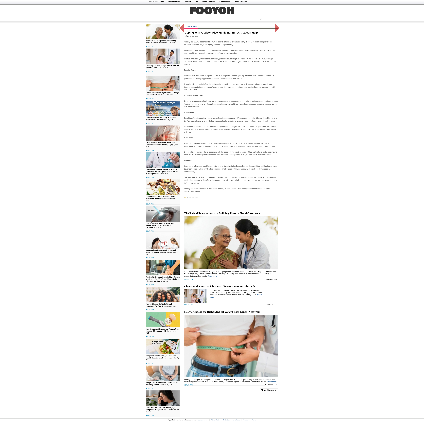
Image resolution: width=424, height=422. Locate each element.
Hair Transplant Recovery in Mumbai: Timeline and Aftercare (161, 119)
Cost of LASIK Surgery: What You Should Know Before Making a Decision (160, 225)
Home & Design (240, 2)
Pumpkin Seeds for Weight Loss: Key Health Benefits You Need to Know (161, 357)
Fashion (187, 2)
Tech (162, 2)
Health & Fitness (208, 2)
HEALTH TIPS (150, 46)
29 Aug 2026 (153, 2)
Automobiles (224, 2)
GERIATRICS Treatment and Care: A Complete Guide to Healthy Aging (161, 144)
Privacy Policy (215, 420)
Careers (254, 420)
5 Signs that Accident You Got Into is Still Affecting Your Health (162, 384)
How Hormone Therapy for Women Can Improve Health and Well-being (162, 330)
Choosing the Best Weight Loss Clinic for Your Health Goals (219, 286)
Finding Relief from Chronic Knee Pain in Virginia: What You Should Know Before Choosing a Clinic (163, 279)
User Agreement (203, 420)
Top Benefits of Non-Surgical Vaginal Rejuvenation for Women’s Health (161, 251)
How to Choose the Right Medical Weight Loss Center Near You (162, 94)
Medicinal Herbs (193, 198)
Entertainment (174, 2)
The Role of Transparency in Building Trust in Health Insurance (161, 42)
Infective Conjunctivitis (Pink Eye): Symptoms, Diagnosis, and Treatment (161, 408)
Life (196, 2)
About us (246, 420)
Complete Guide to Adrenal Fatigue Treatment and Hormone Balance (160, 197)
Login (260, 19)
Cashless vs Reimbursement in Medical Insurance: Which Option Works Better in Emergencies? (162, 171)
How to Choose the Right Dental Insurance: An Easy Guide (159, 305)
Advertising (236, 420)
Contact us (226, 420)
